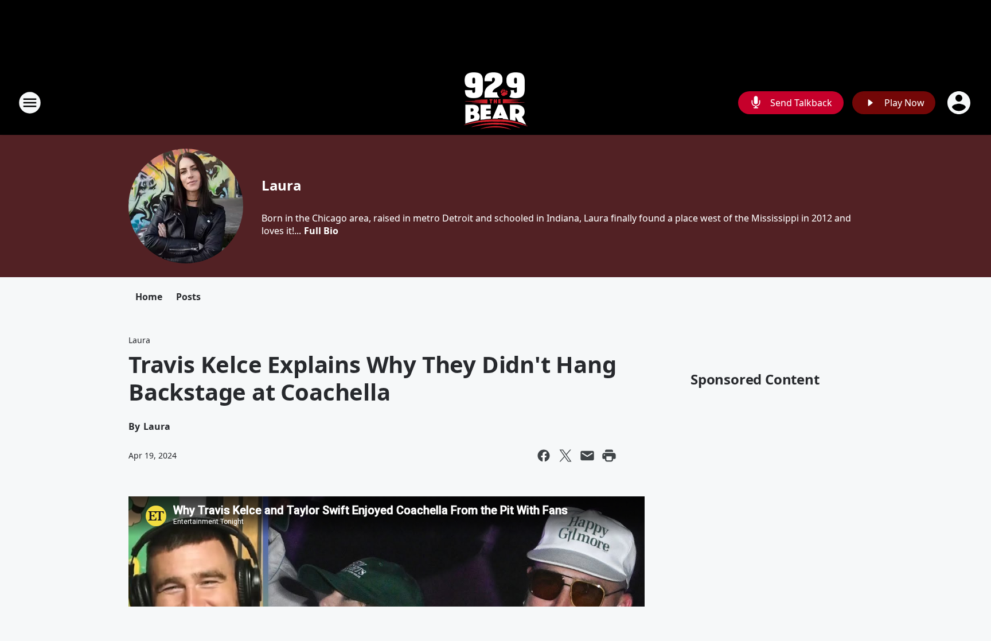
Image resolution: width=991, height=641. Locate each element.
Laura (282, 185)
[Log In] (960, 102)
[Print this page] (609, 456)
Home (148, 296)
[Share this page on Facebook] (544, 456)
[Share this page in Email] (587, 456)
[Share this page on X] (565, 456)
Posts (188, 296)
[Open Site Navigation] (29, 102)
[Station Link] (495, 102)
